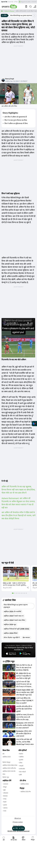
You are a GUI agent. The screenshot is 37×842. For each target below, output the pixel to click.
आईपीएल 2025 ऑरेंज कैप (9, 768)
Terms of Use (18, 826)
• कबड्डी (20, 766)
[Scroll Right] (34, 15)
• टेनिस (20, 763)
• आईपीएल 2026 (24, 784)
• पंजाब (4, 811)
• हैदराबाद (5, 796)
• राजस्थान (5, 784)
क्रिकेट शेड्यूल (6, 762)
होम (2, 11)
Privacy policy (18, 822)
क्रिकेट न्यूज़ (6, 777)
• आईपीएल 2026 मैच (25, 791)
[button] (16, 578)
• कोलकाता (5, 793)
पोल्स (4, 774)
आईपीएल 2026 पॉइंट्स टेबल (10, 765)
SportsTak (4, 1)
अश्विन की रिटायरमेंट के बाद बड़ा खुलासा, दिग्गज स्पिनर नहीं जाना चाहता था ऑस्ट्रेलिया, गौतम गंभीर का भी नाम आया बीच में (18, 489)
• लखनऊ (5, 808)
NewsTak (10, 1)
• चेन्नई (4, 799)
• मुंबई (4, 790)
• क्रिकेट (20, 754)
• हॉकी (20, 775)
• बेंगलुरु (5, 787)
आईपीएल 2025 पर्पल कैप (9, 771)
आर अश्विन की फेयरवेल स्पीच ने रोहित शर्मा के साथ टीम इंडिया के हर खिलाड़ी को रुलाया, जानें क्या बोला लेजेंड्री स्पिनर (18, 515)
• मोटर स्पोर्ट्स (22, 772)
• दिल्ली (4, 802)
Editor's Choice (9, 11)
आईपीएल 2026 (7, 757)
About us (17, 818)
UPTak (16, 1)
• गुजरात (5, 805)
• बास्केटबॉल (21, 769)
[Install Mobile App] (26, 6)
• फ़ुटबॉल (20, 760)
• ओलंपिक (21, 757)
